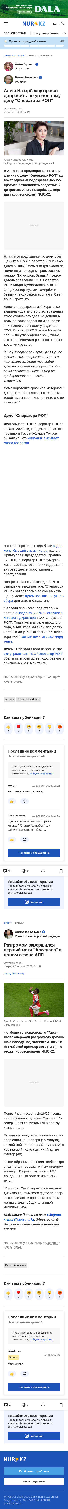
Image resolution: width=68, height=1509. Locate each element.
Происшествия (15, 33)
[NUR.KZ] (34, 24)
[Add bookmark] (61, 871)
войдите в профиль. (42, 773)
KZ (55, 23)
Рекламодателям (34, 1481)
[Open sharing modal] (43, 871)
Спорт (8, 923)
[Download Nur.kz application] (34, 9)
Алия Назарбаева (29, 699)
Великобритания (15, 1265)
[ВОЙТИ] (62, 24)
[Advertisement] (34, 225)
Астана (9, 699)
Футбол (19, 923)
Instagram (37, 901)
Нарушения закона (46, 33)
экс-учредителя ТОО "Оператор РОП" (33, 654)
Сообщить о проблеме (34, 1471)
